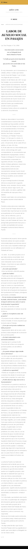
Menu (5, 2)
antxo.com (14, 10)
